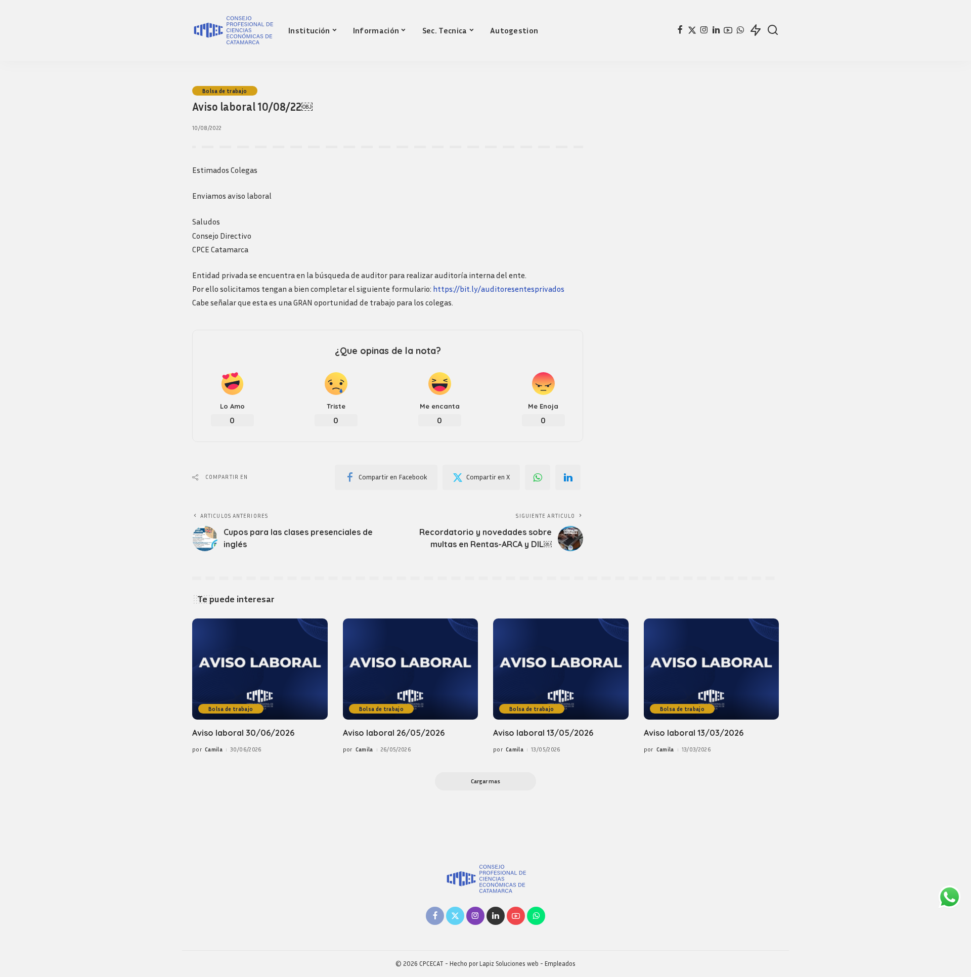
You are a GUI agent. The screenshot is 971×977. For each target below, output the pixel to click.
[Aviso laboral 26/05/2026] (410, 669)
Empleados (560, 963)
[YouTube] (728, 30)
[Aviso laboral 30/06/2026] (260, 669)
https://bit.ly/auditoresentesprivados (498, 289)
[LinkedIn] (716, 30)
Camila (214, 749)
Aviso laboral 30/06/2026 (243, 733)
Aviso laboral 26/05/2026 (394, 733)
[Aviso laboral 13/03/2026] (711, 669)
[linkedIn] (568, 477)
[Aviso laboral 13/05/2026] (561, 669)
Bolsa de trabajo (224, 90)
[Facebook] (680, 30)
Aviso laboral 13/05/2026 (543, 733)
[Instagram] (704, 30)
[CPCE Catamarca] (232, 30)
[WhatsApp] (740, 30)
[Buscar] (773, 30)
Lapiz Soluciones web (509, 963)
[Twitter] (692, 30)
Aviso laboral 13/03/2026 (693, 733)
